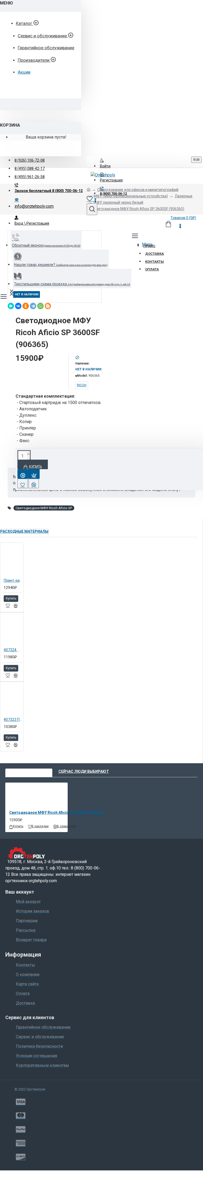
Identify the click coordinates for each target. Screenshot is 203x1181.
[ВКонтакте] (18, 306)
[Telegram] (33, 306)
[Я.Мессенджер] (11, 306)
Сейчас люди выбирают (83, 771)
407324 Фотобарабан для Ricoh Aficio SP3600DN (13, 650)
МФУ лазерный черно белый (118, 202)
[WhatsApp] (40, 306)
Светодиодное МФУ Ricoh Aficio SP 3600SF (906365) (56, 812)
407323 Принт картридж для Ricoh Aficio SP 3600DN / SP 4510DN (13, 719)
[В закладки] (8, 605)
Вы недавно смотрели (29, 771)
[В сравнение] (15, 605)
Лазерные (183, 196)
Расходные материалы (24, 531)
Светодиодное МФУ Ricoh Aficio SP (44, 508)
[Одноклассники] (25, 306)
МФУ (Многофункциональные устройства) (131, 196)
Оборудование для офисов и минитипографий (137, 190)
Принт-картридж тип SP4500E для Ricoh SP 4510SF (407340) (13, 580)
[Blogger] (48, 306)
